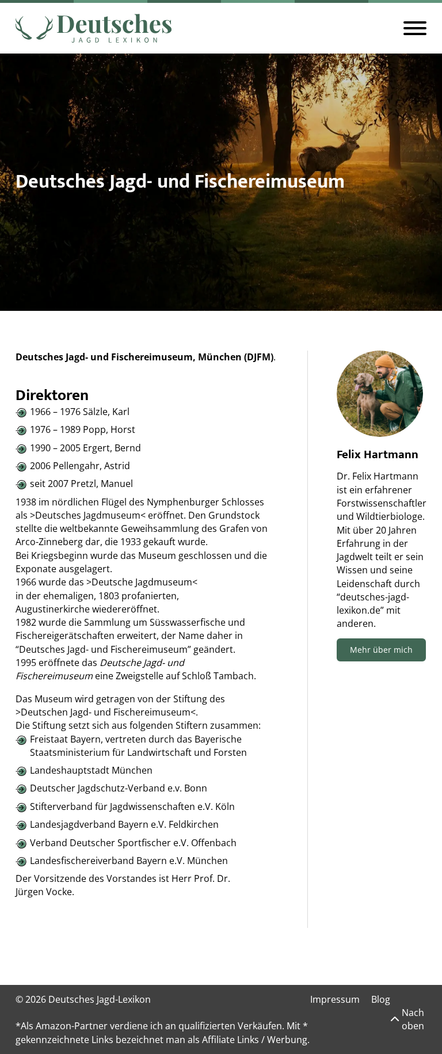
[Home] (94, 28)
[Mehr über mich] (380, 394)
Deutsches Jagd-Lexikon (99, 999)
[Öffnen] (414, 28)
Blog (380, 999)
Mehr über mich (381, 649)
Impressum (335, 999)
